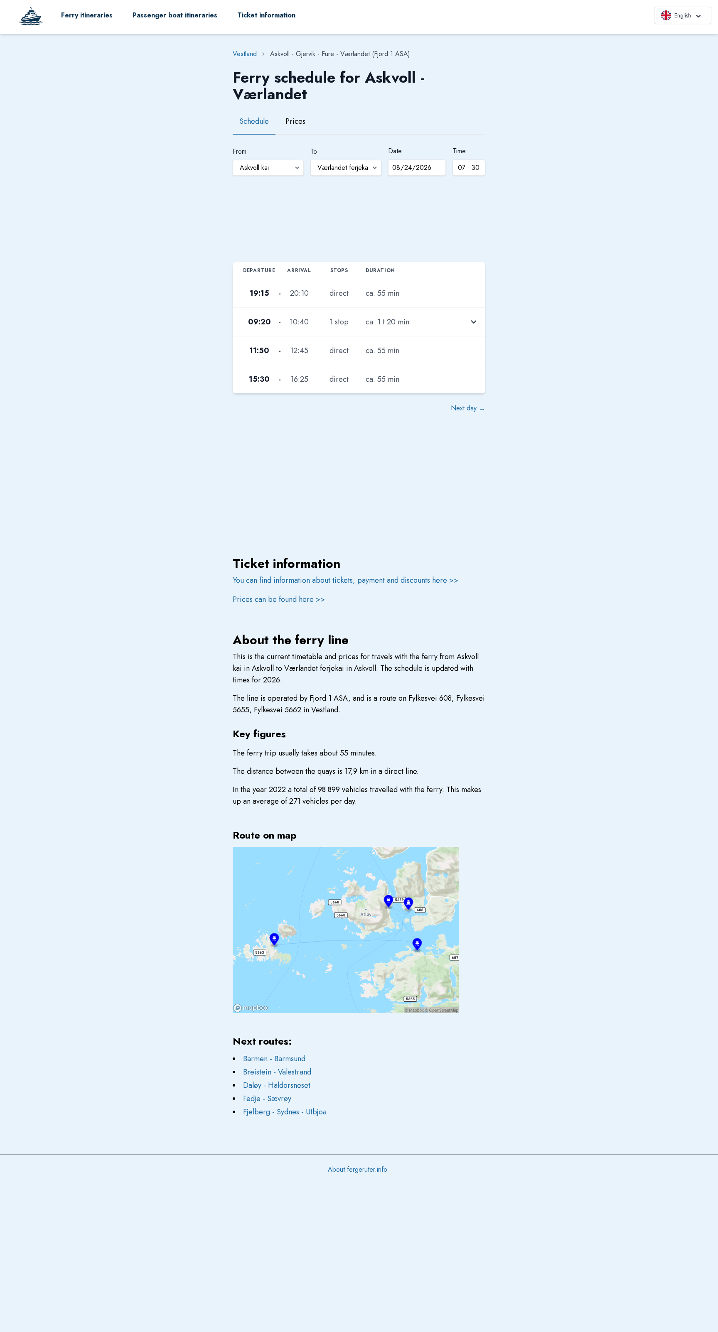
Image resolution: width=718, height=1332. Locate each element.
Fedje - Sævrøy (267, 1098)
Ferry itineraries (87, 15)
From (239, 151)
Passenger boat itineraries (175, 15)
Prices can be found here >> (279, 599)
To (313, 151)
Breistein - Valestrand (277, 1072)
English (682, 15)
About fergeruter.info (357, 1169)
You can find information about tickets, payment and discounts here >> (345, 580)
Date (395, 151)
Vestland (245, 54)
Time (459, 151)
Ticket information (266, 15)
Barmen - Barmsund (274, 1058)
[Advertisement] (359, 218)
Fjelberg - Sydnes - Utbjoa (285, 1111)
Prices (295, 121)
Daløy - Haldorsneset (276, 1085)
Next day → (468, 408)
